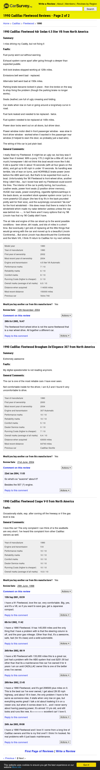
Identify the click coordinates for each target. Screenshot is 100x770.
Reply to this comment (16, 335)
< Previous (8, 758)
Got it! (86, 764)
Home (6, 23)
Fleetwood (28, 23)
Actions (65, 315)
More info (16, 767)
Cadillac (16, 23)
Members (70, 3)
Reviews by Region (87, 3)
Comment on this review (16, 315)
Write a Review (47, 3)
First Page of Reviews (39, 751)
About (60, 3)
